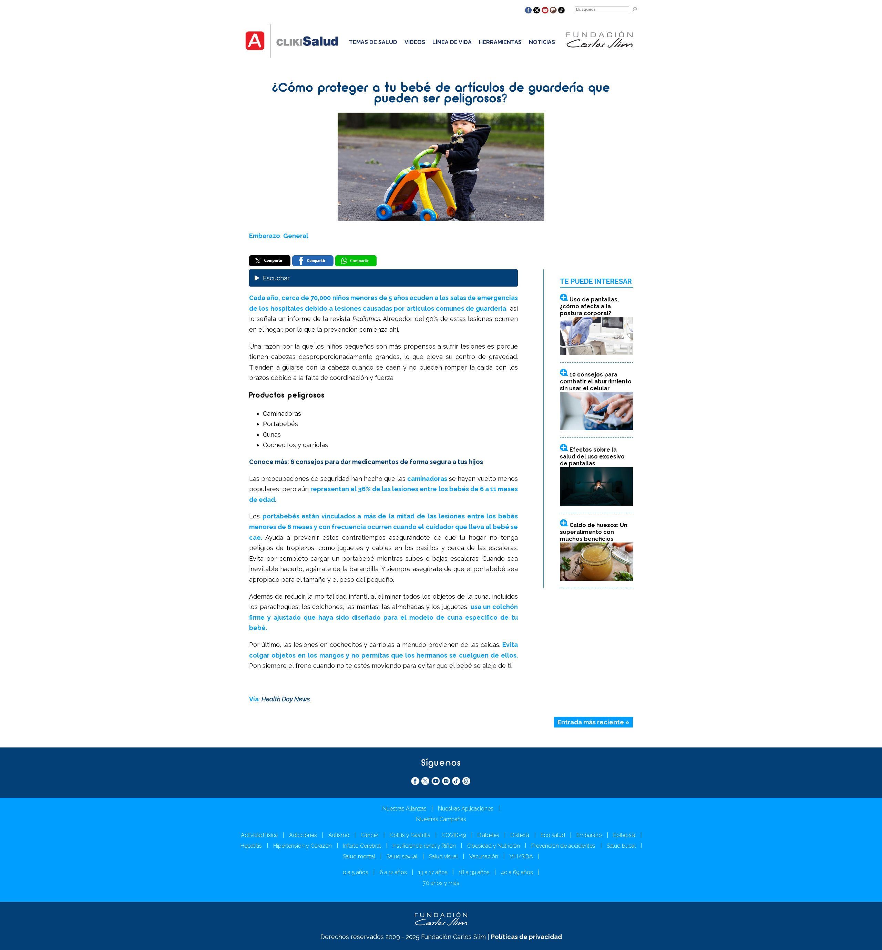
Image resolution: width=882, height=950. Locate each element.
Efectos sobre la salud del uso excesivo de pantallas (592, 456)
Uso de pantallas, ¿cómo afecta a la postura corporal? (589, 306)
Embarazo (264, 235)
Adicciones (303, 835)
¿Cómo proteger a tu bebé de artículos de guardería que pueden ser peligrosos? (441, 93)
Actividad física (259, 835)
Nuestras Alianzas (404, 808)
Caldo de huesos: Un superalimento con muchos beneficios (593, 532)
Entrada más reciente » (593, 722)
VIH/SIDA (521, 856)
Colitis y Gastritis (410, 835)
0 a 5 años (355, 872)
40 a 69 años (517, 872)
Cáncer (369, 835)
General (295, 235)
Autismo (338, 835)
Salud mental (359, 856)
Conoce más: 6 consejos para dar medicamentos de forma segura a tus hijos (366, 461)
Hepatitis (251, 846)
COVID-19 (454, 835)
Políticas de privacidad (526, 936)
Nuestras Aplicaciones (465, 808)
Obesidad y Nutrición (493, 846)
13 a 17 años (433, 872)
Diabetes (488, 835)
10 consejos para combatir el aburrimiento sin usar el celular (596, 381)
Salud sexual (402, 856)
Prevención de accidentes (563, 846)
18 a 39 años (474, 872)
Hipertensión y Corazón (302, 846)
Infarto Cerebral (362, 846)
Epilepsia (624, 835)
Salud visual (443, 856)
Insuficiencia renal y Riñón (424, 846)
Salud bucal (621, 846)
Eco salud (553, 835)
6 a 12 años (393, 872)
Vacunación (483, 856)
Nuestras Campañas (441, 819)
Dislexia (520, 835)
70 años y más (441, 883)
